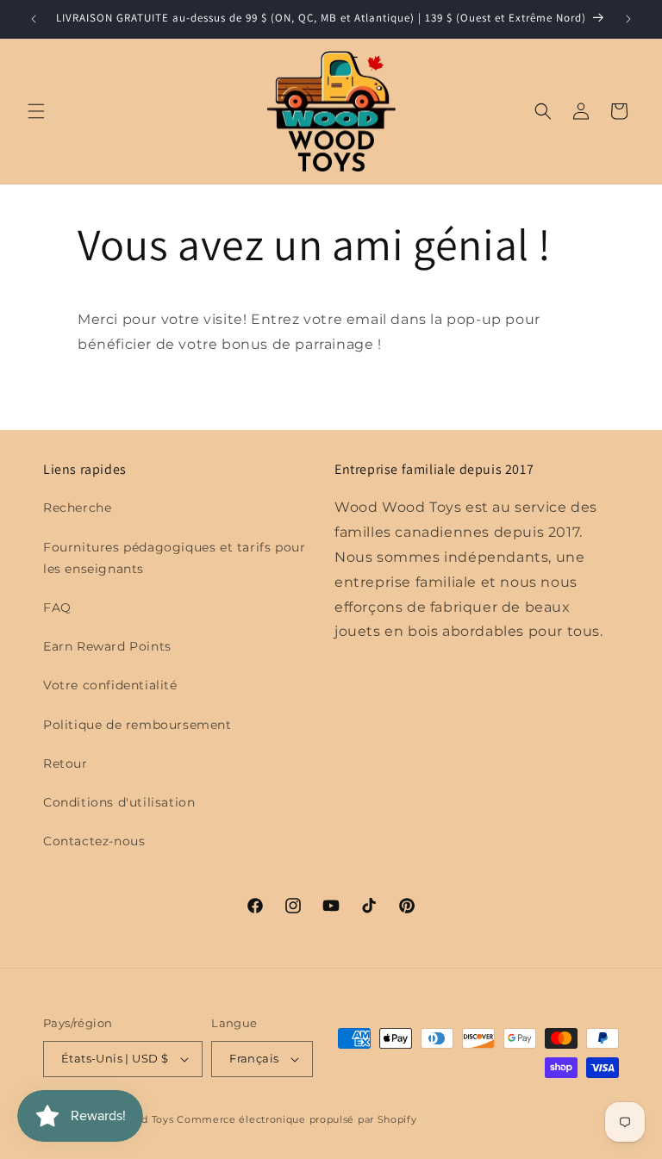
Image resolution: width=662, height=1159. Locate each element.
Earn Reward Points (107, 646)
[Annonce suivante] (628, 19)
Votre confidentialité (110, 685)
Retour (65, 763)
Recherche (77, 507)
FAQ (57, 607)
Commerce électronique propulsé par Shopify (296, 1119)
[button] (36, 111)
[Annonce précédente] (34, 19)
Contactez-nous (94, 841)
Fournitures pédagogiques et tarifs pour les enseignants (174, 557)
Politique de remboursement (137, 724)
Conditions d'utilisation (119, 802)
